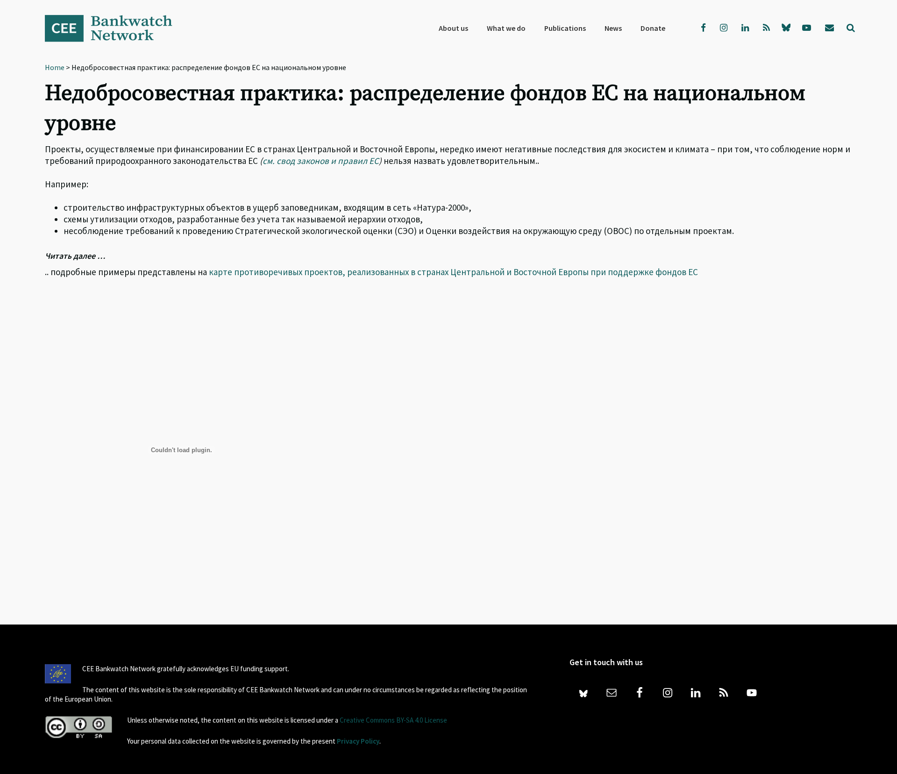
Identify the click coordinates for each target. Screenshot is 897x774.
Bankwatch (115, 28)
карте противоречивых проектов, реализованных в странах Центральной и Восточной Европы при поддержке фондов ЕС (453, 271)
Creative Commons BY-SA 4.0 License (393, 720)
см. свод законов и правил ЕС (321, 160)
